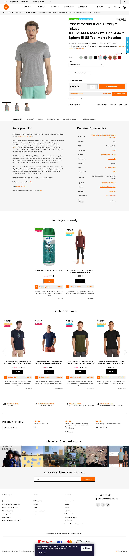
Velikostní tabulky (69, 514)
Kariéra (35, 507)
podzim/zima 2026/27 (108, 154)
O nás (5, 1)
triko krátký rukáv (109, 167)
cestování (112, 191)
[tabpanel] (48, 263)
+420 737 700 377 (105, 495)
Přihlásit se (88, 479)
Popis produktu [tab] (17, 119)
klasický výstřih (110, 195)
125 (114, 172)
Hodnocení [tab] (30, 119)
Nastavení (42, 553)
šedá (113, 150)
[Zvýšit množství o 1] (96, 87)
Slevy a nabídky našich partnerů (73, 523)
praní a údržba (21, 186)
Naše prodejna (37, 501)
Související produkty (69, 119)
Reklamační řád (6, 517)
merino (71, 48)
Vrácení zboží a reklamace (9, 507)
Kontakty (35, 504)
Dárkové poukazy (69, 501)
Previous (4, 352)
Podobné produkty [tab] (88, 119)
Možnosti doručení (77, 80)
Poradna (67, 507)
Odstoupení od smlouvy (9, 514)
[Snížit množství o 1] (88, 87)
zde (30, 182)
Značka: (74, 104)
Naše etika (67, 510)
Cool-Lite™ (122, 46)
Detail (80, 281)
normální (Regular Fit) (108, 182)
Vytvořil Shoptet (122, 551)
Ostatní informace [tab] (53, 119)
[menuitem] (28, 7)
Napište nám (14, 1)
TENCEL (14, 147)
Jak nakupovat (6, 501)
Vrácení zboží (25, 1)
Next (125, 352)
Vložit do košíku (112, 86)
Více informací (80, 48)
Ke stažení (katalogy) (70, 517)
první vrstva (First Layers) (107, 187)
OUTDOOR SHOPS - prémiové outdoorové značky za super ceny (64, 533)
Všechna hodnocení (11, 427)
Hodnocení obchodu (39, 510)
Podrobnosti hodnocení (91, 43)
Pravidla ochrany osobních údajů (11, 520)
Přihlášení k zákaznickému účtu (11, 504)
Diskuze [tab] (40, 119)
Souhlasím (86, 548)
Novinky (66, 504)
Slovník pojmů (68, 520)
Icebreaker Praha (98, 505)
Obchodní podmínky (38, 1)
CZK (124, 1)
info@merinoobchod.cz (108, 499)
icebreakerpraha (103, 505)
